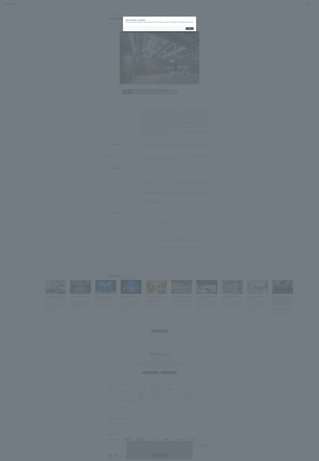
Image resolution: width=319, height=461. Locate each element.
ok (189, 28)
